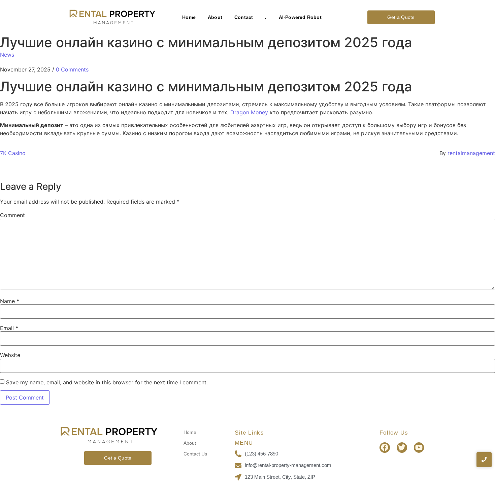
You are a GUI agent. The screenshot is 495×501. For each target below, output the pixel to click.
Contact (243, 17)
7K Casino (13, 153)
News (7, 54)
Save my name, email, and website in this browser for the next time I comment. (107, 382)
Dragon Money (249, 112)
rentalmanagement (471, 153)
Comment (12, 215)
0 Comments (72, 69)
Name (9, 301)
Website (10, 355)
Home (189, 17)
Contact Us (195, 453)
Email (9, 328)
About (215, 17)
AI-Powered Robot (300, 17)
